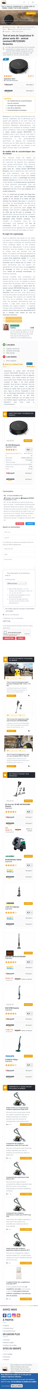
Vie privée (7, 1340)
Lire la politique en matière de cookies (23, 1381)
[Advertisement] (8, 648)
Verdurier (6, 1359)
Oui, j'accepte (6, 1386)
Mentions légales (9, 1342)
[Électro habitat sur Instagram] (14, 1315)
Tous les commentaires (11, 615)
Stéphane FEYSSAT (28, 498)
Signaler (30, 523)
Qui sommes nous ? (10, 1331)
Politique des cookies (10, 1345)
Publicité (6, 1325)
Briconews (7, 1357)
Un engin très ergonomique (16, 105)
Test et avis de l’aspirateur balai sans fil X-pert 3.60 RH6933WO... (18, 720)
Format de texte (10, 579)
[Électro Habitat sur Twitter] (9, 1315)
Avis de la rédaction (14, 108)
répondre (19, 523)
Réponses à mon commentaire (13, 618)
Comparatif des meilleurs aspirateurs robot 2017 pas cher (17, 1144)
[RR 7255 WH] (19, 66)
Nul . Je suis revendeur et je (13, 495)
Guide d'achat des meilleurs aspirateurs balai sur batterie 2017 (18, 1249)
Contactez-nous (8, 1328)
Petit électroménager (13, 321)
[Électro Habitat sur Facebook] (4, 1315)
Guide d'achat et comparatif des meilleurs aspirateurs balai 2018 (17, 1108)
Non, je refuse (17, 1386)
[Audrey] (33, 328)
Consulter (28, 440)
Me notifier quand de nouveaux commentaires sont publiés (20, 610)
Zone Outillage (8, 1354)
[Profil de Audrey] (31, 328)
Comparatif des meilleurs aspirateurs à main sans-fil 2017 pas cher (18, 1214)
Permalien (8, 498)
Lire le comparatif (25, 1124)
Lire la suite (10, 695)
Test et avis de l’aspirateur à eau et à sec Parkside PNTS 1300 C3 (18, 755)
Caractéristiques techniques (17, 110)
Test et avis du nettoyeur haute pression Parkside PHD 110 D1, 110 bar (18, 683)
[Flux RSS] (18, 1315)
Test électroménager (13, 318)
